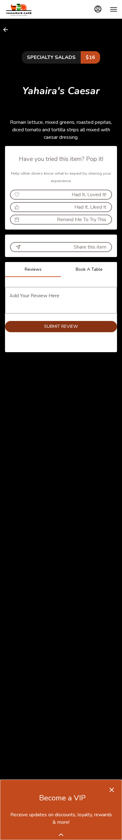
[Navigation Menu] (113, 9)
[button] (7, 30)
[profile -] (98, 9)
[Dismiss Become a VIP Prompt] (111, 789)
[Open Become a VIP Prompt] (61, 834)
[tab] (33, 269)
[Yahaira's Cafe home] (33, 9)
